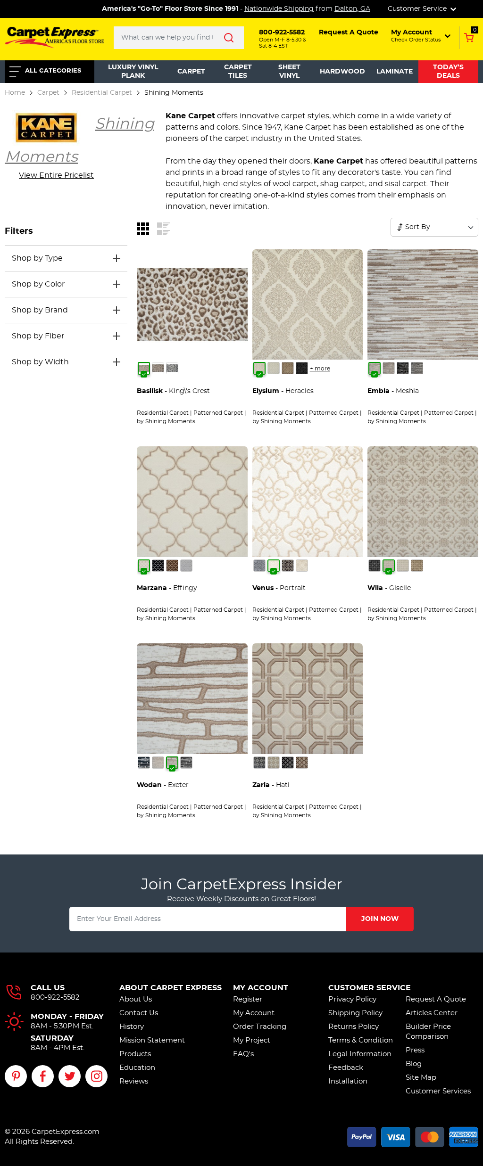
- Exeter (163, 785)
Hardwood (342, 71)
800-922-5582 (55, 997)
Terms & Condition (360, 1040)
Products (135, 1054)
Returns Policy (353, 1026)
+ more (320, 368)
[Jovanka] (403, 565)
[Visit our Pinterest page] (16, 1076)
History (131, 1026)
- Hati (271, 785)
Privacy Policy (352, 999)
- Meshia (393, 391)
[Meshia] (374, 368)
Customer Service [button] (418, 9)
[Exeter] (172, 762)
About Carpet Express (170, 988)
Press (415, 1050)
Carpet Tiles (238, 71)
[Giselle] (389, 565)
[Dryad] (374, 565)
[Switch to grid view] (143, 228)
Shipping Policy (355, 1013)
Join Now (380, 919)
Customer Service (369, 988)
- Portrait (279, 588)
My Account (260, 988)
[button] (420, 36)
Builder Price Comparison (428, 1031)
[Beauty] (259, 762)
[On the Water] (186, 565)
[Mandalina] (417, 565)
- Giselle (389, 588)
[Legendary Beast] (158, 368)
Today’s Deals (448, 71)
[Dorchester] (158, 762)
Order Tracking (259, 1026)
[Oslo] (403, 368)
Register (247, 999)
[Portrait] (273, 565)
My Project (251, 1040)
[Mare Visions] (158, 565)
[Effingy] (144, 565)
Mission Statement (152, 1040)
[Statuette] (288, 565)
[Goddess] (288, 762)
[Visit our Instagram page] (96, 1076)
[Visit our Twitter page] (69, 1076)
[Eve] (417, 368)
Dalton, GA (352, 9)
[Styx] (273, 368)
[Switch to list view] (163, 228)
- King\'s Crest (173, 391)
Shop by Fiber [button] (38, 336)
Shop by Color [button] (38, 284)
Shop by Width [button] (40, 362)
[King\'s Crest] (144, 368)
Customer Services (438, 1091)
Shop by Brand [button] (40, 310)
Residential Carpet (102, 92)
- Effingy (167, 588)
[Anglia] (144, 762)
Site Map (421, 1077)
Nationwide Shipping (279, 9)
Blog (414, 1063)
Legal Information (359, 1054)
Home (15, 92)
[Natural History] (172, 368)
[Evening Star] (273, 762)
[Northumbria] (186, 762)
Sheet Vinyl (289, 71)
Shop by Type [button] (37, 258)
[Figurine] (259, 565)
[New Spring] (172, 565)
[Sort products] (400, 227)
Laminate (394, 71)
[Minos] (302, 368)
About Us (135, 999)
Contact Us (138, 1013)
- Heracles (283, 391)
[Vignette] (302, 565)
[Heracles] (259, 368)
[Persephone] (288, 368)
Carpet (191, 71)
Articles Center (432, 1013)
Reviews (133, 1081)
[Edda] (389, 368)
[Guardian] (302, 762)
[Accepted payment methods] (412, 1135)
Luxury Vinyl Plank (133, 71)
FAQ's (243, 1054)
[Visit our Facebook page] (43, 1076)
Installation (347, 1081)
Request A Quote (436, 999)
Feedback (345, 1067)
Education (137, 1067)
